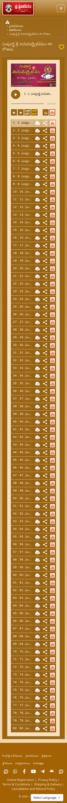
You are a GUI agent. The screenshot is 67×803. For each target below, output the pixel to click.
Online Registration (20, 780)
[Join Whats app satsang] (15, 771)
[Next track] (21, 112)
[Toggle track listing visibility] (46, 112)
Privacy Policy (47, 780)
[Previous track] (14, 112)
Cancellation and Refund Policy (33, 789)
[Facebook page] (24, 771)
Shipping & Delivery (48, 784)
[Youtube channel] (33, 771)
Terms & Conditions (16, 784)
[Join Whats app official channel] (6, 771)
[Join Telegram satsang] (42, 771)
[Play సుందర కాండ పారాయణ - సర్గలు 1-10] (15, 94)
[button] (52, 112)
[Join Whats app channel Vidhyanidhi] (61, 771)
